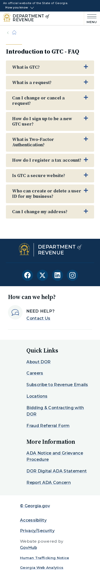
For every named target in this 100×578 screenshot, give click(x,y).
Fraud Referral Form (47, 425)
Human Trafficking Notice (44, 558)
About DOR (38, 361)
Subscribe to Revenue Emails (57, 384)
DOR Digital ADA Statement (56, 471)
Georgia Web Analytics (42, 567)
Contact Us (38, 318)
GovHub (28, 547)
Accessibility (33, 520)
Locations (36, 396)
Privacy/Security (37, 530)
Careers (34, 373)
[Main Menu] (90, 18)
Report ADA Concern (48, 482)
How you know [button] (16, 7)
